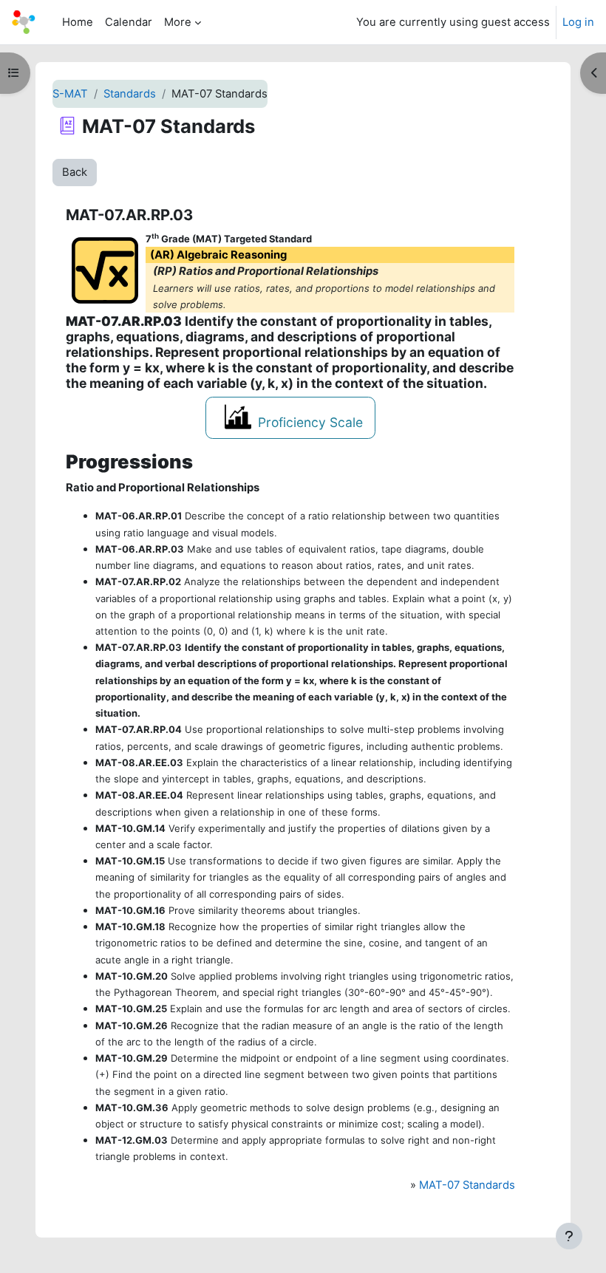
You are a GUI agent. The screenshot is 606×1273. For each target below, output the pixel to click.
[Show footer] (569, 1236)
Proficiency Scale (310, 422)
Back (74, 172)
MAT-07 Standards (467, 1185)
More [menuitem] (177, 22)
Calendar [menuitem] (128, 22)
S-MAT (70, 93)
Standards (129, 93)
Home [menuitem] (77, 22)
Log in (578, 22)
